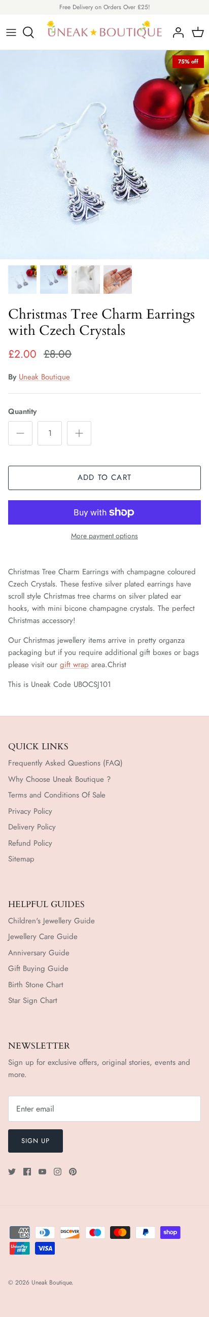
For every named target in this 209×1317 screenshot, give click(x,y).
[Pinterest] (73, 1171)
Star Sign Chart (32, 1000)
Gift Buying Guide (38, 968)
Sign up (35, 1141)
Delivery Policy (32, 827)
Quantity (22, 411)
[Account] (175, 32)
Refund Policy (30, 843)
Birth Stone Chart (35, 984)
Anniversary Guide (38, 952)
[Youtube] (42, 1171)
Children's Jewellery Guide (51, 920)
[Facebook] (27, 1171)
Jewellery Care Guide (43, 936)
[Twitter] (12, 1171)
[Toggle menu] (11, 32)
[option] (104, 154)
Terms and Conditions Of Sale (57, 795)
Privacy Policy (30, 811)
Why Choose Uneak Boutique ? (59, 779)
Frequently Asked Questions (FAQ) (65, 763)
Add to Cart (104, 477)
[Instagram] (57, 1171)
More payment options (104, 536)
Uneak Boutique (44, 377)
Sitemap (21, 858)
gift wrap (74, 664)
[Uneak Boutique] (104, 32)
